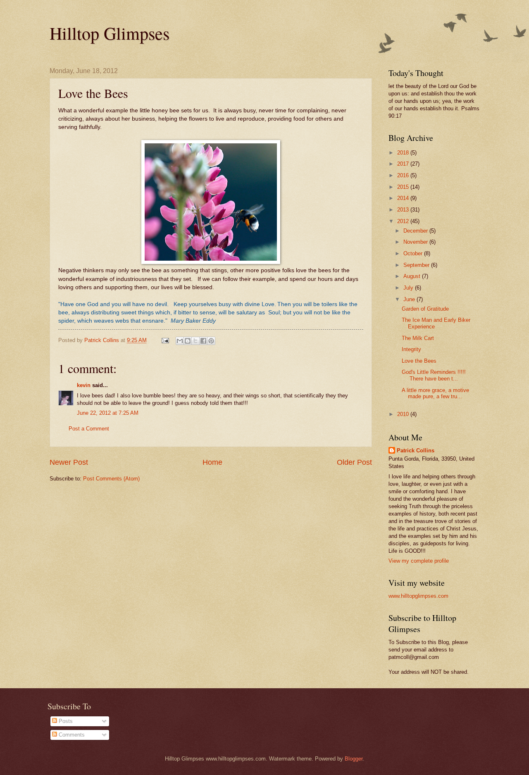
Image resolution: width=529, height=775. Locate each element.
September (417, 265)
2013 (403, 210)
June (410, 299)
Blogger (353, 759)
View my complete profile (418, 561)
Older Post (354, 462)
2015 (403, 187)
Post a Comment (89, 429)
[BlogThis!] (187, 341)
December (416, 231)
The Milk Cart (418, 338)
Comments (71, 735)
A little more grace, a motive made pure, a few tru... (435, 393)
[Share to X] (195, 341)
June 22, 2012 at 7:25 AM (107, 413)
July (409, 288)
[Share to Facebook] (203, 341)
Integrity (411, 349)
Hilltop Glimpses (109, 33)
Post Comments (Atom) (111, 478)
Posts (65, 721)
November (416, 242)
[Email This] (180, 341)
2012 (403, 221)
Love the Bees (419, 361)
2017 (403, 164)
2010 (403, 414)
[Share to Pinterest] (211, 341)
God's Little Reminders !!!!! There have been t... (434, 375)
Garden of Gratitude (425, 309)
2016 (403, 175)
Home (212, 462)
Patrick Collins (415, 450)
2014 (403, 198)
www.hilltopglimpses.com (418, 596)
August (412, 276)
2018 (403, 153)
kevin (84, 385)
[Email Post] (165, 340)
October (413, 253)
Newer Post (69, 462)
